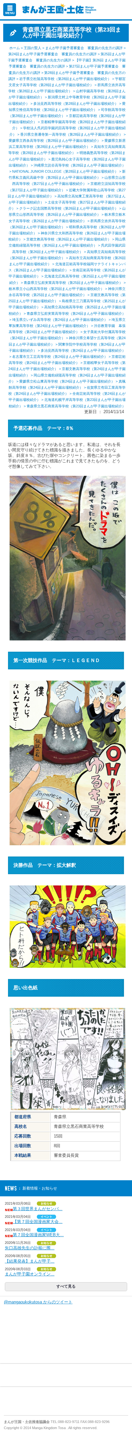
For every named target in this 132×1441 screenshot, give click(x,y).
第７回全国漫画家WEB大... (38, 1234)
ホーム (14, 48)
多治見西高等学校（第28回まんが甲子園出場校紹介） (75, 103)
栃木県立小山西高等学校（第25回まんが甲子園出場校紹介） (56, 289)
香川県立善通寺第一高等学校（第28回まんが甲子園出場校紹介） (71, 134)
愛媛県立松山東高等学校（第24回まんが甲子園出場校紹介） (67, 381)
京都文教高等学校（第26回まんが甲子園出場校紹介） (68, 239)
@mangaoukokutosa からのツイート (38, 1302)
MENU (9, 9)
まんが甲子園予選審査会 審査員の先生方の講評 (84, 48)
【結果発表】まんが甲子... (29, 1261)
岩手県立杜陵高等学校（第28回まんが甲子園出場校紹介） (65, 79)
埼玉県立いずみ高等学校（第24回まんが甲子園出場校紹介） (60, 320)
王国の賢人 (32, 48)
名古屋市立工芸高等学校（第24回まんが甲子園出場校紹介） (60, 356)
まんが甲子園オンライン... (29, 1274)
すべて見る (66, 1286)
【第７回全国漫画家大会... (37, 1221)
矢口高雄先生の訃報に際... (29, 1248)
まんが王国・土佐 (57, 9)
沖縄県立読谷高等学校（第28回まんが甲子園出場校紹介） (80, 165)
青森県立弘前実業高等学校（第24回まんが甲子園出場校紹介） (76, 313)
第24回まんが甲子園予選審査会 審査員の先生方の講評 (52, 54)
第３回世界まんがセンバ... (37, 1208)
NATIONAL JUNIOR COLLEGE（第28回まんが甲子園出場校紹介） (65, 171)
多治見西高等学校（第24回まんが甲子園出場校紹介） (83, 350)
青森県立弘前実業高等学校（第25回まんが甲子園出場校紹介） (73, 283)
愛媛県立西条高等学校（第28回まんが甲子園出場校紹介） (55, 140)
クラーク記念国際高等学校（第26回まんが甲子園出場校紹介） (68, 208)
